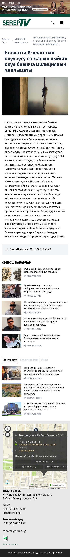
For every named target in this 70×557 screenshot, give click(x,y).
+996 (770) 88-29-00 (14, 508)
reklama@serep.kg (14, 531)
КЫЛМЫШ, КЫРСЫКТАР (21, 41)
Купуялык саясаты (10, 544)
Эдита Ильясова (19, 249)
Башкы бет (5, 41)
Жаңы (44, 359)
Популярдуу (10, 359)
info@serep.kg (12, 512)
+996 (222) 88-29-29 (14, 523)
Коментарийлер (29, 359)
